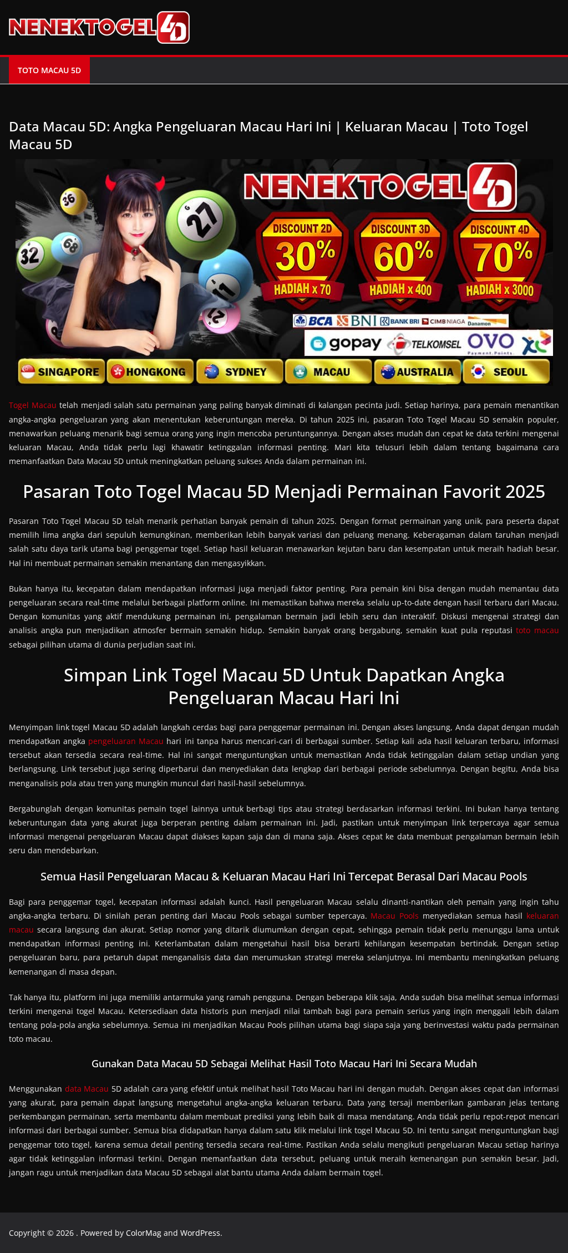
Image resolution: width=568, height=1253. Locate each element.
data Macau (87, 1088)
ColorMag (143, 1232)
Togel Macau (33, 405)
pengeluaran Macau (126, 741)
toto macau (537, 630)
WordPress (200, 1232)
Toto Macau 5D (49, 70)
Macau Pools (395, 915)
